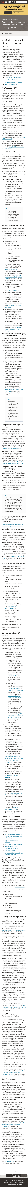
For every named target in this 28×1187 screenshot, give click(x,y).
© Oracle (7, 1180)
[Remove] (14, 2)
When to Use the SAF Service (12, 80)
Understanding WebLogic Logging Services (13, 930)
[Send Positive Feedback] (25, 1175)
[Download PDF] (18, 33)
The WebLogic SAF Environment (13, 77)
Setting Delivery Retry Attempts (13, 844)
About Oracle (14, 1180)
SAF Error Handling (20, 887)
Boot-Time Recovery (10, 850)
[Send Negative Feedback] (22, 1175)
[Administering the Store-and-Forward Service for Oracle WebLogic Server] (14, 33)
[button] (6, 2)
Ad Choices (19, 1184)
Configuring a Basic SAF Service (13, 82)
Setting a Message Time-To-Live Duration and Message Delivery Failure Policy (13, 836)
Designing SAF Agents (11, 84)
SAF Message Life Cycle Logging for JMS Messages (13, 329)
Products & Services (8, 1182)
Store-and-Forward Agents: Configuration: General (13, 276)
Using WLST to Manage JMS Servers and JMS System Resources (15, 715)
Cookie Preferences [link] (11, 1184)
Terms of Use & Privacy (19, 1182)
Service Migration (9, 1161)
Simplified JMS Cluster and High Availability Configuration (13, 1124)
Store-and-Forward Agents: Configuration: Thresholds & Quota (14, 1072)
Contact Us (20, 1180)
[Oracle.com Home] (2, 2)
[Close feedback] (7, 1175)
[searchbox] (21, 2)
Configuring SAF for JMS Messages (11, 448)
